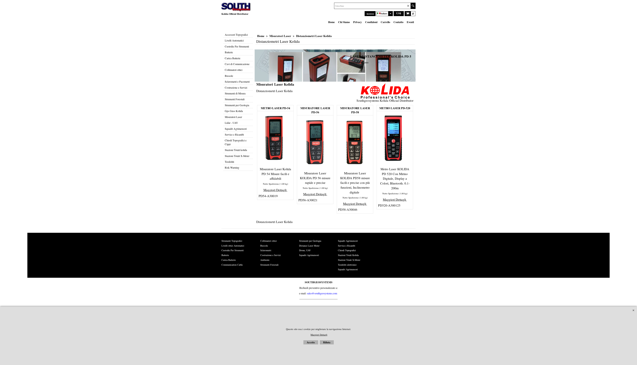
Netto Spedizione (271, 183)
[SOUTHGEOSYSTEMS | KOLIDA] (236, 7)
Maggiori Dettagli (275, 190)
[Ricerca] (413, 6)
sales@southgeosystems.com (322, 293)
